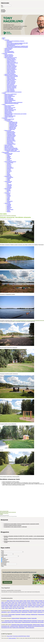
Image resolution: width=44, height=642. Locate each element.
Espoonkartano (10, 177)
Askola (8, 600)
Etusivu (3, 37)
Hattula (1, 514)
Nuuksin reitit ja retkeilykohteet (18, 627)
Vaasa (3, 608)
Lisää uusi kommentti (4, 515)
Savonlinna (21, 606)
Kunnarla (9, 169)
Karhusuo (9, 165)
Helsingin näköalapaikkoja (10, 100)
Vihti (13, 608)
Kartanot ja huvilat (33, 610)
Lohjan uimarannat (10, 63)
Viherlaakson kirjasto (11, 143)
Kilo (7, 183)
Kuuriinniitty (9, 171)
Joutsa (13, 602)
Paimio (34, 605)
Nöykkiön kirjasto (10, 137)
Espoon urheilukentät (9, 99)
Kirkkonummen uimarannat (12, 62)
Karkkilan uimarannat (11, 61)
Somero (33, 606)
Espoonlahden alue (9, 153)
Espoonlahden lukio (13, 122)
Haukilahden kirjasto (11, 132)
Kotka (8, 603)
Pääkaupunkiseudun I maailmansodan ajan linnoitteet (15, 113)
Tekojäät (35, 612)
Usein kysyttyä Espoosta (6, 615)
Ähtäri (23, 608)
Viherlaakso (9, 187)
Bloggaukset (9, 42)
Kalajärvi (8, 194)
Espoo (11, 600)
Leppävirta (34, 603)
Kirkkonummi (4, 603)
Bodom (8, 193)
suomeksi (3, 9)
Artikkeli (4, 558)
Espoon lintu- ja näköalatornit (10, 94)
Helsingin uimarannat (9, 55)
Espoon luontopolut (8, 95)
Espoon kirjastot (8, 130)
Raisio (11, 606)
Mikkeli (7, 605)
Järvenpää (24, 602)
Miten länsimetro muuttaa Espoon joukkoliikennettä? (17, 46)
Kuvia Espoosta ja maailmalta (10, 215)
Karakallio (9, 182)
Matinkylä (9, 190)
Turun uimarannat (10, 88)
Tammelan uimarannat (11, 86)
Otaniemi (9, 208)
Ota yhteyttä (7, 50)
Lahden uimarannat (11, 83)
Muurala (8, 172)
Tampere (41, 606)
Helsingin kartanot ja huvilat (10, 109)
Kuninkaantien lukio (13, 125)
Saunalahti (9, 158)
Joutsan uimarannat (11, 78)
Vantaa (6, 608)
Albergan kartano (36, 624)
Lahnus (8, 197)
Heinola (28, 600)
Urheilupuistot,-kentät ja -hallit (11, 150)
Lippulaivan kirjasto (11, 136)
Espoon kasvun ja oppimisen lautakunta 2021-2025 (17, 43)
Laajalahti (9, 205)
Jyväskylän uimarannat (11, 79)
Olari (8, 191)
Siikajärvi (9, 175)
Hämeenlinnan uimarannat (12, 76)
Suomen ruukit (40, 620)
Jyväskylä (20, 602)
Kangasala (33, 602)
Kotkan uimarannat (11, 80)
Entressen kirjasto (10, 131)
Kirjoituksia (7, 39)
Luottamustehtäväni (9, 48)
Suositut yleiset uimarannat (10, 74)
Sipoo (26, 606)
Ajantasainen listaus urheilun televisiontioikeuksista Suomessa (16, 541)
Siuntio (29, 606)
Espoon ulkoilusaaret (9, 98)
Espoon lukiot (9, 121)
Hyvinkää (40, 600)
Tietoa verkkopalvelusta (9, 52)
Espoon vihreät (9, 636)
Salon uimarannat (10, 84)
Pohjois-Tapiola (10, 209)
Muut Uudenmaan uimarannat (11, 57)
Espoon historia (8, 106)
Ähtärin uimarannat (11, 90)
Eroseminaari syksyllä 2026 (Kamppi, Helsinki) (21, 636)
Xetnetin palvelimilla (12, 638)
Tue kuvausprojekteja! (9, 51)
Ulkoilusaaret (40, 612)
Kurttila (8, 179)
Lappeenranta (23, 603)
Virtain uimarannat (10, 89)
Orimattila (30, 605)
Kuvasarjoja (4, 117)
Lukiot (8, 612)
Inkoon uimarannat (10, 60)
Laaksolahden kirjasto (11, 135)
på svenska (3, 10)
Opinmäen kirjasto (10, 138)
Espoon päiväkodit (8, 145)
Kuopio (15, 603)
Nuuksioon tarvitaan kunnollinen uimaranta (12, 525)
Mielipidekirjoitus (5, 561)
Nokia (19, 605)
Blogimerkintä (5, 559)
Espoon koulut (7, 120)
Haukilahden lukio (13, 124)
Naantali (15, 605)
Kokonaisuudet (4, 555)
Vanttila (8, 180)
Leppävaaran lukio (13, 126)
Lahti (19, 603)
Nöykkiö (8, 157)
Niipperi (8, 199)
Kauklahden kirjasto (11, 134)
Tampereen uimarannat (11, 87)
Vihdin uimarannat (10, 73)
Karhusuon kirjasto (10, 133)
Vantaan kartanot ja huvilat (10, 115)
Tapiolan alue (7, 203)
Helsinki (32, 600)
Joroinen (6, 602)
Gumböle (9, 163)
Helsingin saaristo (8, 101)
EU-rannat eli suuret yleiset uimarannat (8, 512)
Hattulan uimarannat (4, 513)
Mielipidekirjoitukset (11, 45)
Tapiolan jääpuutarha (30, 627)
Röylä (8, 200)
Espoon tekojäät (8, 97)
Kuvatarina (4, 560)
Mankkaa (9, 206)
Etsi (2, 5)
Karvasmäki (9, 166)
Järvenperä (9, 164)
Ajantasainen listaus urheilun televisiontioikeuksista (21, 624)
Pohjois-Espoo (8, 192)
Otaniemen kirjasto (10, 139)
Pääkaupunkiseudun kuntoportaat (11, 103)
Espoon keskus (10, 162)
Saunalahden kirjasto (11, 140)
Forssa (17, 600)
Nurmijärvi (23, 605)
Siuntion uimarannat (11, 71)
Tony (3, 38)
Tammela (37, 606)
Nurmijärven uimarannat (12, 65)
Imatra (2, 602)
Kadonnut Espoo (8, 111)
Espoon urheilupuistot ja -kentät (13, 151)
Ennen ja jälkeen (14, 610)
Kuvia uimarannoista (4, 511)
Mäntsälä (11, 605)
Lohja (41, 603)
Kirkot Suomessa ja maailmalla (11, 148)
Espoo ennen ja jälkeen (9, 105)
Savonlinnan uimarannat (12, 85)
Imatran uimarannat (11, 77)
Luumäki (3, 605)
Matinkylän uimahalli (23, 626)
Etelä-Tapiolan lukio (13, 123)
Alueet (2, 552)
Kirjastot (39, 610)
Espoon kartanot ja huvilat (10, 107)
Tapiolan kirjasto (10, 142)
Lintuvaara (9, 186)
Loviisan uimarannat (11, 64)
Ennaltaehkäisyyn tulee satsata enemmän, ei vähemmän (15, 526)
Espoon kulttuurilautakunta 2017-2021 (14, 44)
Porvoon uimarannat (11, 68)
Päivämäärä (3, 563)
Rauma (14, 606)
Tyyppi (2, 557)
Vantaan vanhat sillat (9, 116)
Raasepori (7, 606)
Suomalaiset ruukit (8, 114)
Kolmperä (9, 168)
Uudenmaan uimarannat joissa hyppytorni (13, 91)
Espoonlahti (9, 154)
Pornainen (38, 605)
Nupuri (8, 173)
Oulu (27, 605)
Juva (16, 602)
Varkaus (10, 608)
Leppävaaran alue (8, 181)
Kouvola (12, 603)
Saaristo (29, 618)
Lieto (38, 603)
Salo (18, 606)
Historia (3, 104)
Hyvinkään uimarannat (11, 59)
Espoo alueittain (5, 152)
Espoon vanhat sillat (9, 108)
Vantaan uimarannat (9, 56)
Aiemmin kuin (4, 562)
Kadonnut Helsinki (8, 112)
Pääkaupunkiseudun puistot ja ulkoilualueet (13, 102)
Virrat (16, 608)
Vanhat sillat (34, 618)
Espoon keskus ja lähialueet (10, 161)
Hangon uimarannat (11, 58)
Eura (14, 600)
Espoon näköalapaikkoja (10, 96)
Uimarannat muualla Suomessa (11, 75)
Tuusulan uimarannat (11, 72)
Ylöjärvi (19, 608)
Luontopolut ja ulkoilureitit (15, 612)
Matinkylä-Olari (8, 188)
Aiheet (2, 550)
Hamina (21, 600)
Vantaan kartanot (17, 622)
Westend (8, 211)
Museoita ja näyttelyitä (9, 147)
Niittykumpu (9, 207)
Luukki (8, 198)
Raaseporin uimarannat (11, 69)
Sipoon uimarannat (11, 70)
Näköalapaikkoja (23, 618)
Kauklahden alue (8, 176)
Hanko (25, 600)
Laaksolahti (9, 184)
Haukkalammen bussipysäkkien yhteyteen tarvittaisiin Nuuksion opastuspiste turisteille (21, 523)
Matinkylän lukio (12, 127)
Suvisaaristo (9, 160)
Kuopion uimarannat (11, 82)
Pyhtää (2, 606)
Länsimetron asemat (9, 146)
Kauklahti (9, 178)
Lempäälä (29, 603)
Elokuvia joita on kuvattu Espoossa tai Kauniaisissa (17, 47)
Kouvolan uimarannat (11, 81)
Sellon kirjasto (10, 141)
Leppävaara (9, 185)
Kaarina (29, 602)
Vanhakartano (10, 201)
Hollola (36, 600)
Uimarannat (4, 53)
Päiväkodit (30, 612)
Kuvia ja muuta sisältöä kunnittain (11, 149)
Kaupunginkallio (10, 167)
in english (3, 11)
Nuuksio (8, 174)
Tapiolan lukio (12, 129)
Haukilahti (9, 204)
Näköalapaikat (24, 612)
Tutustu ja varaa (7, 582)
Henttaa (8, 189)
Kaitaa (8, 155)
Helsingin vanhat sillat (9, 110)
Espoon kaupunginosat (9, 119)
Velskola (8, 202)
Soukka (8, 159)
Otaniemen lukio (12, 128)
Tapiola (8, 210)
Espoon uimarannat (9, 54)
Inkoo (10, 602)
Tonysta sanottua (8, 49)
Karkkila (38, 602)
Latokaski (9, 156)
